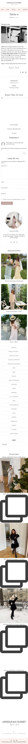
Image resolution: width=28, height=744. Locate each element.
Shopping (14, 417)
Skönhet (14, 425)
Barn (14, 372)
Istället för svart (14, 82)
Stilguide (14, 429)
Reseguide (14, 409)
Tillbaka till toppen (14, 733)
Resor (14, 413)
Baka (14, 368)
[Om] (14, 220)
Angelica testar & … (14, 351)
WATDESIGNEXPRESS (21, 742)
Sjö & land (14, 133)
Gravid (14, 388)
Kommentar (4, 165)
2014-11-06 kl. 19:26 (10, 144)
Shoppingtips (14, 421)
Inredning (14, 392)
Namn (3, 182)
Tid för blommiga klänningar (14, 281)
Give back (14, 384)
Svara (24, 153)
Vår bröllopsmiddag (13, 87)
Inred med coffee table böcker (14, 129)
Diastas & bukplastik (14, 380)
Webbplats (3, 193)
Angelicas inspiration (14, 359)
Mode (14, 400)
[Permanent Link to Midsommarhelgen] (14, 110)
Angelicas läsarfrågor (14, 364)
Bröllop (14, 376)
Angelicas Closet (14, 355)
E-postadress (4, 187)
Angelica (17, 17)
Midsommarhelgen (14, 124)
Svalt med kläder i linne (14, 311)
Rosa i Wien (14, 342)
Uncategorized (14, 433)
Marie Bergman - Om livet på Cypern (13, 142)
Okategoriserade (14, 405)
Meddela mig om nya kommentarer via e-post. (14, 199)
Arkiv (14, 440)
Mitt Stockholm (14, 396)
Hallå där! (14, 231)
